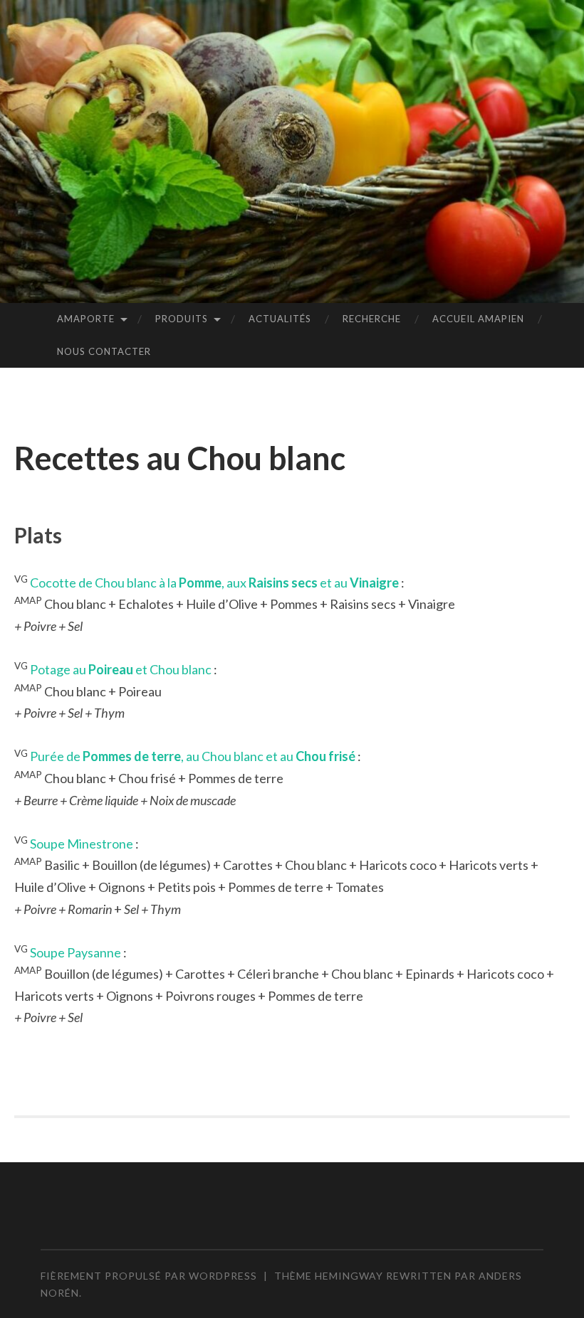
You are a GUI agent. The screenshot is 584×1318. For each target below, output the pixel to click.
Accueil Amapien (478, 318)
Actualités (280, 318)
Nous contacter (104, 351)
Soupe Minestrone (81, 843)
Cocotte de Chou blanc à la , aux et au (214, 582)
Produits (181, 318)
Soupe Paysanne (75, 952)
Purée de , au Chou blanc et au (192, 756)
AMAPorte (86, 318)
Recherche (372, 318)
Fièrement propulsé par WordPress (149, 1276)
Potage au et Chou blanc (121, 669)
